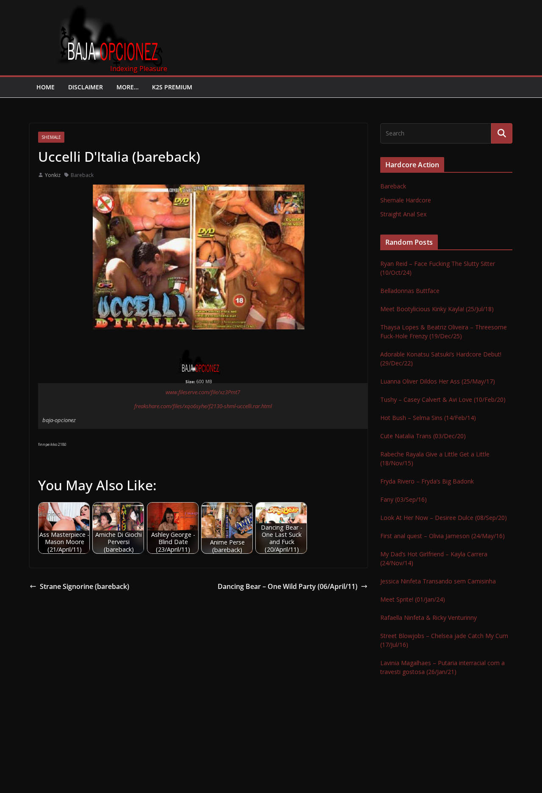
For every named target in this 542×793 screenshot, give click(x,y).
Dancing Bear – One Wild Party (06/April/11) (287, 586)
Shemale (51, 137)
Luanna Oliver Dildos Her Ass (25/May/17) (437, 381)
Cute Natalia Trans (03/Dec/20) (423, 436)
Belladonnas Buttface (410, 291)
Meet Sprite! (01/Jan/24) (412, 599)
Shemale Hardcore (405, 200)
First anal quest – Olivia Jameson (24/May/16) (442, 536)
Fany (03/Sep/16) (403, 499)
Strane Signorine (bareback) (84, 586)
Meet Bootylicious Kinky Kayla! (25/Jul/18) (437, 309)
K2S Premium (172, 87)
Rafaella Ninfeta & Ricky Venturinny (428, 617)
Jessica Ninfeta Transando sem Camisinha (438, 581)
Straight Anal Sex (403, 214)
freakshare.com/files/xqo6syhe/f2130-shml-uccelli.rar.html (203, 406)
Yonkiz (53, 175)
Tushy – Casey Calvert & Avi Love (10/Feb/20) (443, 399)
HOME (45, 87)
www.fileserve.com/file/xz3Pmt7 (203, 392)
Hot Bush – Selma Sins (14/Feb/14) (428, 418)
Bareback (82, 175)
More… (127, 87)
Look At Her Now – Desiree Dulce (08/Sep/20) (443, 518)
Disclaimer (85, 87)
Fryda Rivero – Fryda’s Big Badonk (427, 481)
